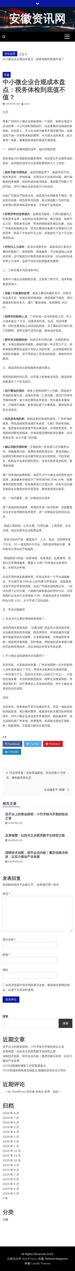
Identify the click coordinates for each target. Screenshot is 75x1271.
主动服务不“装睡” (55, 789)
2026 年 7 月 (11, 1117)
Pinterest (54, 744)
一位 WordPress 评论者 (20, 1091)
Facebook (13, 744)
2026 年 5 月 (11, 1127)
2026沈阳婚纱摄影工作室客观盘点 (24, 1065)
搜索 (5, 1016)
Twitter (34, 744)
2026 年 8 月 (11, 1113)
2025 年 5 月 (11, 1184)
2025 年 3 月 (11, 1193)
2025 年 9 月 (11, 1165)
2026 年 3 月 (11, 1136)
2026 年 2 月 (11, 1141)
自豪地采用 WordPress (22, 1258)
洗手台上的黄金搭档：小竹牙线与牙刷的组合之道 (33, 1046)
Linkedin (13, 751)
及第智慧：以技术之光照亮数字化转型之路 (35, 835)
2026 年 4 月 (11, 1132)
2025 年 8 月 (11, 1170)
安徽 (6, 74)
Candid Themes (41, 1263)
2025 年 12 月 (12, 1151)
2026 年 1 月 (11, 1146)
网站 (5, 970)
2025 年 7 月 (11, 1174)
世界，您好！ (52, 1091)
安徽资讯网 (37, 19)
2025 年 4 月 (11, 1189)
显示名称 (9, 939)
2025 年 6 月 (11, 1179)
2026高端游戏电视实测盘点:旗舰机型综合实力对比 (34, 1070)
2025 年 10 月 (12, 1160)
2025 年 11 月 (12, 1155)
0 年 (5, 1198)
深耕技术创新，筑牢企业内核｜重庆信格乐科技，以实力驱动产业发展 (36, 855)
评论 (6, 893)
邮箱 (6, 954)
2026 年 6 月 (11, 1122)
